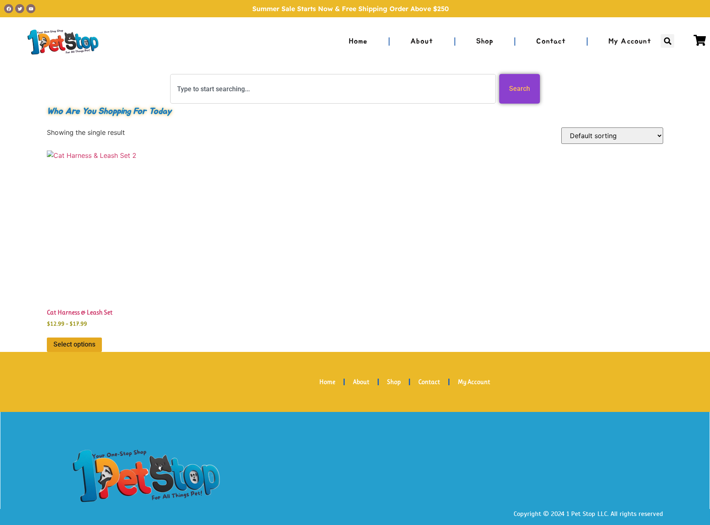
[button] (667, 41)
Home (358, 41)
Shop (485, 41)
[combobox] (333, 89)
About (421, 41)
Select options (74, 344)
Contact (550, 41)
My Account (630, 41)
